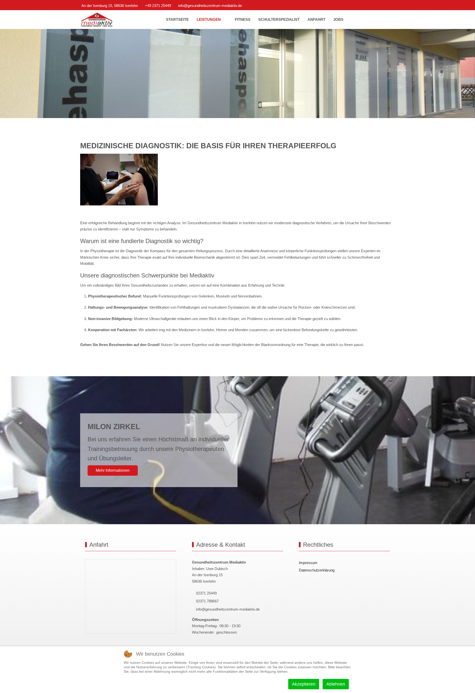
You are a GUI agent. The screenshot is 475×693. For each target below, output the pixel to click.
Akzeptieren (303, 684)
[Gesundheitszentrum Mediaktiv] (96, 20)
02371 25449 (206, 593)
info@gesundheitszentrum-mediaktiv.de (210, 5)
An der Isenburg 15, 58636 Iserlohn (109, 5)
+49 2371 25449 (158, 5)
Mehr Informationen (113, 470)
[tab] (235, 107)
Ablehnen (335, 684)
